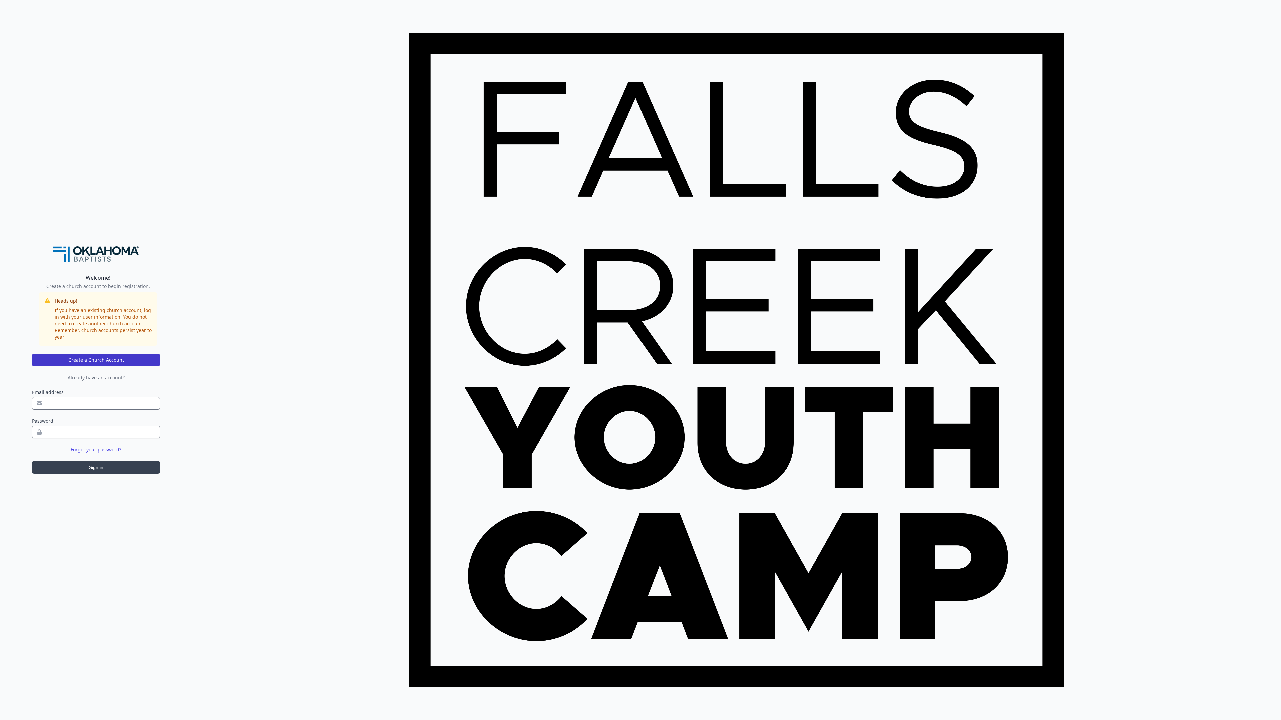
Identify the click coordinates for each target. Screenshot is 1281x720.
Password (42, 421)
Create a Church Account (96, 360)
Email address (48, 392)
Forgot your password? (96, 449)
